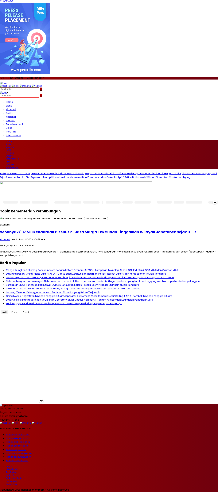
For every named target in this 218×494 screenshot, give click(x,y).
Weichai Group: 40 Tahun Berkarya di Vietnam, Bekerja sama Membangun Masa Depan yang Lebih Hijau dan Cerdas (73, 288)
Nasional (11, 117)
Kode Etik (10, 475)
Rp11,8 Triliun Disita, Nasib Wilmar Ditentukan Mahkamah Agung (154, 177)
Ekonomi (11, 109)
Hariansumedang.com (19, 453)
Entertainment (14, 124)
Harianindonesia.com (18, 434)
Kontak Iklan (11, 484)
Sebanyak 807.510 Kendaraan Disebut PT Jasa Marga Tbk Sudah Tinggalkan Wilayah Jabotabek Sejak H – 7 (98, 232)
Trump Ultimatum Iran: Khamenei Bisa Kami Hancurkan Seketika (80, 177)
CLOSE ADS (7, 1)
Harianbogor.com (16, 449)
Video (9, 128)
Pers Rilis (11, 131)
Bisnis (9, 105)
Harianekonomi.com (17, 438)
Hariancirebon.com (17, 460)
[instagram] (25, 86)
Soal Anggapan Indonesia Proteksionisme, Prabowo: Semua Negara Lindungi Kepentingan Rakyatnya (64, 303)
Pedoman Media (14, 478)
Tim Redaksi (11, 472)
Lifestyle (10, 120)
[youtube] (37, 86)
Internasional (13, 135)
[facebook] (5, 86)
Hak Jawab (11, 481)
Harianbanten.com (17, 445)
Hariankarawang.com (18, 457)
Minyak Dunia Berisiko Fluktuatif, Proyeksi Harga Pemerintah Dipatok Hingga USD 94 (133, 173)
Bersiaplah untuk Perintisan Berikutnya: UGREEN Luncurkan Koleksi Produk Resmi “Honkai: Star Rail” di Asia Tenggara (72, 285)
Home (9, 102)
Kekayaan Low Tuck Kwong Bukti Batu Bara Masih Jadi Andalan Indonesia (42, 173)
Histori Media (12, 469)
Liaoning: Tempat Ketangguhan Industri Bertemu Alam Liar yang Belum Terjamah (53, 292)
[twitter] (15, 86)
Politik (9, 113)
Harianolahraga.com (18, 442)
